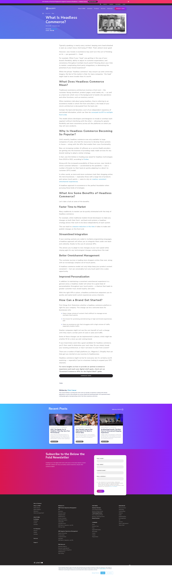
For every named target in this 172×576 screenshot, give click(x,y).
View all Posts (116, 409)
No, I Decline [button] (109, 572)
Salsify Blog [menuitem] (121, 509)
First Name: (100, 458)
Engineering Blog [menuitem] (122, 516)
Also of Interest (37, 503)
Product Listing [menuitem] (61, 535)
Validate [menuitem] (35, 532)
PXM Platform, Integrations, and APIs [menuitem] (65, 525)
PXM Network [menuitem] (61, 544)
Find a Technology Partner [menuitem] (97, 514)
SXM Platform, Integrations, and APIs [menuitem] (65, 540)
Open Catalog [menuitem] (61, 553)
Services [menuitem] (36, 538)
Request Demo (120, 8)
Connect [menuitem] (35, 522)
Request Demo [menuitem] (95, 536)
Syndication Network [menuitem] (62, 546)
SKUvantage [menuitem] (94, 531)
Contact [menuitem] (105, 4)
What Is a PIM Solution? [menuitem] (123, 523)
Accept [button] (103, 572)
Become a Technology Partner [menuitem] (98, 516)
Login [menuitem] (124, 4)
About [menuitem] (93, 524)
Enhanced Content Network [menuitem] (63, 548)
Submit (100, 491)
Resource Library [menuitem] (122, 507)
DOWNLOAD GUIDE (86, 375)
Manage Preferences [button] (96, 572)
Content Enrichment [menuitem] (62, 536)
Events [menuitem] (120, 514)
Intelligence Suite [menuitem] (61, 514)
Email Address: (101, 476)
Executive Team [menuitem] (95, 526)
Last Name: (100, 464)
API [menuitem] (119, 520)
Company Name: (101, 470)
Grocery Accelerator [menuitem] (62, 518)
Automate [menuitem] (36, 524)
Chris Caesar (54, 28)
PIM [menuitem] (59, 509)
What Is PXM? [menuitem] (37, 505)
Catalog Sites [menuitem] (61, 521)
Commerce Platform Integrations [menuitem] (65, 550)
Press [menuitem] (93, 528)
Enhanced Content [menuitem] (62, 513)
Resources (48, 13)
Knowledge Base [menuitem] (122, 518)
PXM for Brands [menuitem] (37, 507)
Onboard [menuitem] (35, 530)
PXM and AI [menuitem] (36, 511)
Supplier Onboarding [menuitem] (62, 533)
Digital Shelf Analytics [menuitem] (62, 520)
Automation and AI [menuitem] (62, 523)
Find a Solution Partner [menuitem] (96, 509)
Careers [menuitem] (111, 4)
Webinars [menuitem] (121, 513)
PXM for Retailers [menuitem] (37, 509)
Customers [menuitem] (117, 4)
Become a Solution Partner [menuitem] (97, 511)
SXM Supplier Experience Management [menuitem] (68, 531)
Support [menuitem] (36, 542)
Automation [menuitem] (60, 538)
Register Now (92, 1)
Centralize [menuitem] (36, 521)
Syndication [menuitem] (60, 511)
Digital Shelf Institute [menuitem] (96, 529)
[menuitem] (73, 508)
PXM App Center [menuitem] (61, 527)
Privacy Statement (113, 486)
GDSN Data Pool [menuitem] (61, 516)
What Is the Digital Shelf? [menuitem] (39, 513)
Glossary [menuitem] (121, 521)
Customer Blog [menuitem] (122, 511)
